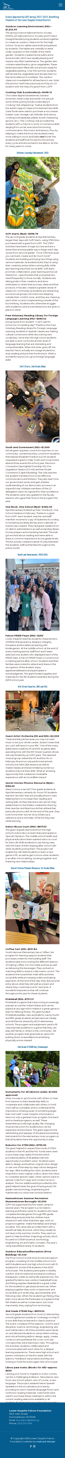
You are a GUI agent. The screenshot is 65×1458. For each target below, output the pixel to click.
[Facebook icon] (31, 1446)
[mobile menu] (60, 5)
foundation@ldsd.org (27, 1420)
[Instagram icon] (34, 1446)
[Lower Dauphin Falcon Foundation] (8, 5)
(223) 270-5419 (24, 1423)
